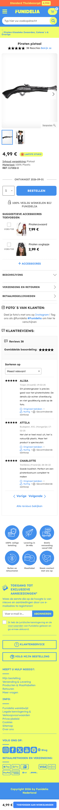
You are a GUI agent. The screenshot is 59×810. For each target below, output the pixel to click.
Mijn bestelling (11, 678)
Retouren (8, 688)
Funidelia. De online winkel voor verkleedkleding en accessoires (27, 11)
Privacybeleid (10, 718)
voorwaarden (15, 625)
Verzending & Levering (16, 681)
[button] (53, 94)
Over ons (8, 729)
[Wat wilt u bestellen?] (4, 11)
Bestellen (36, 191)
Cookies (7, 722)
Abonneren (42, 613)
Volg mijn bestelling (31, 656)
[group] (7, 137)
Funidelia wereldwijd (15, 708)
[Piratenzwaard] (21, 229)
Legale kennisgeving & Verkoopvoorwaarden (16, 713)
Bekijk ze (46, 48)
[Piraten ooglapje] (21, 249)
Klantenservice (32, 644)
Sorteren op (12, 364)
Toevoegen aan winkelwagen (35, 804)
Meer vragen (10, 692)
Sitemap (7, 725)
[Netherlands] (5, 750)
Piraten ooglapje (39, 244)
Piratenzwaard (38, 224)
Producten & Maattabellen (19, 685)
